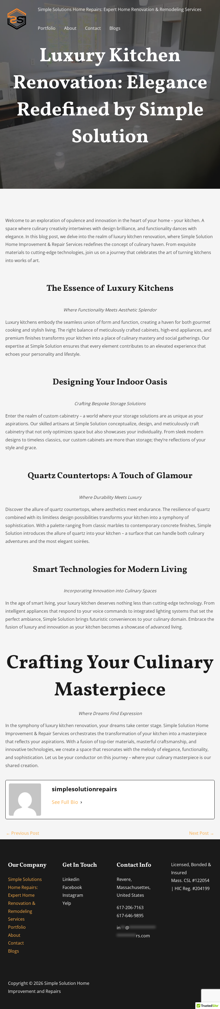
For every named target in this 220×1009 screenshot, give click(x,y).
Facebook (72, 887)
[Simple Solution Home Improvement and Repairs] (16, 18)
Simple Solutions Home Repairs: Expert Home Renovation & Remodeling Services (119, 9)
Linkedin (71, 879)
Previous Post (22, 833)
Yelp (67, 903)
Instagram (73, 895)
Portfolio (47, 28)
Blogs (114, 28)
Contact (93, 28)
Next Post (201, 833)
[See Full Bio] (81, 802)
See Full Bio (65, 802)
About (70, 28)
